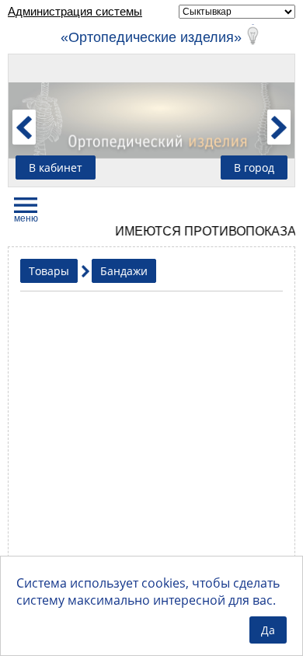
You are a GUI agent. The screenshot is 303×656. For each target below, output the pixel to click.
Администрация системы (75, 11)
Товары (49, 270)
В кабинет (55, 167)
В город (254, 167)
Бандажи (124, 270)
